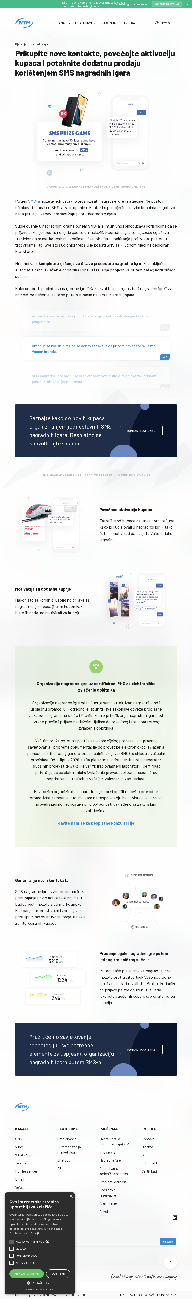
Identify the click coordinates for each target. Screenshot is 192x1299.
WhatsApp (23, 1155)
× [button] (71, 1196)
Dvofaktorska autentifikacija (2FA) (115, 1141)
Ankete (105, 1211)
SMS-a (34, 201)
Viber (19, 1147)
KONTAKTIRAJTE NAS (141, 430)
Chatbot (63, 1160)
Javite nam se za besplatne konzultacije (96, 823)
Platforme (67, 1129)
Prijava (167, 1241)
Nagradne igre (110, 1160)
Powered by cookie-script (40, 1289)
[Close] (187, 4)
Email (19, 1179)
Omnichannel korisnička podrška (114, 1171)
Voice (19, 1187)
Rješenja (20, 44)
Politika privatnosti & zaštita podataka (144, 1295)
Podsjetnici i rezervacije (109, 1192)
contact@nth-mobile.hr (132, 4)
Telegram (22, 1163)
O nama (147, 1147)
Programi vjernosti (113, 1182)
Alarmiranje (108, 1203)
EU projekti (150, 1163)
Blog (145, 1155)
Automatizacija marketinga (69, 1149)
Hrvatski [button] (167, 23)
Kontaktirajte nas (167, 4)
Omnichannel (67, 1139)
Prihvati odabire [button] (27, 1273)
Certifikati (149, 1171)
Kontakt (148, 1139)
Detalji (35, 1233)
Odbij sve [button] (58, 1273)
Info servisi (108, 1152)
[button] (39, 1282)
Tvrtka (149, 1129)
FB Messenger (26, 1171)
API (59, 1168)
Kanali (21, 1129)
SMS (18, 1139)
